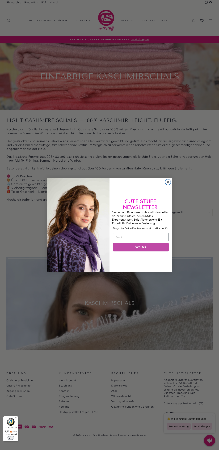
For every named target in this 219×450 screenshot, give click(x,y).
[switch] (11, 438)
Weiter (140, 247)
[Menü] (16, 418)
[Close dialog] (168, 182)
